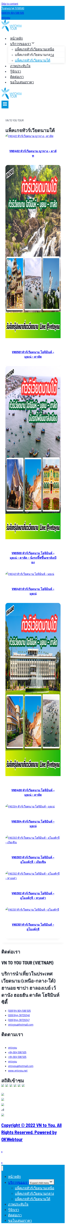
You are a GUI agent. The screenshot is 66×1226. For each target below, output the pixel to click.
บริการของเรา (18, 1182)
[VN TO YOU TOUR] (11, 30)
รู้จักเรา (15, 71)
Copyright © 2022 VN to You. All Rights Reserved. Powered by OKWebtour (31, 1132)
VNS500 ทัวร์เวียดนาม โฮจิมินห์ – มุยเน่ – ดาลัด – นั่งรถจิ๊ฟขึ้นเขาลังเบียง (33, 557)
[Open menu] (5, 104)
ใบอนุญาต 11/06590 (12, 8)
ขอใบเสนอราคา (22, 82)
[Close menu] (2, 1168)
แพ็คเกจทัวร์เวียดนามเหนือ (34, 49)
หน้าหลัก (16, 38)
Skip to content (9, 3)
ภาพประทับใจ (20, 66)
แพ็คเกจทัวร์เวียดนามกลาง (34, 55)
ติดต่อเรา (17, 77)
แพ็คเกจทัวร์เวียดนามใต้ (32, 60)
